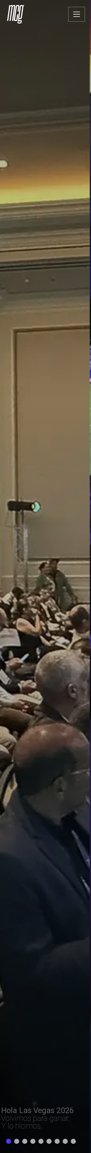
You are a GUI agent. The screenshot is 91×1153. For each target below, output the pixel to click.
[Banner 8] (65, 1141)
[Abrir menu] (76, 14)
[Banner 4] (32, 1141)
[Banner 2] (16, 1141)
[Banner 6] (49, 1141)
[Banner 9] (73, 1141)
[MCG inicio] (16, 14)
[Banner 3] (24, 1141)
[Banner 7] (57, 1141)
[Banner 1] (8, 1141)
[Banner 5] (40, 1141)
